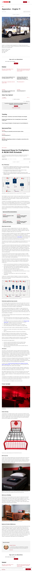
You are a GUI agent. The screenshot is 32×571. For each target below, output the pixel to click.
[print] (29, 14)
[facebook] (13, 14)
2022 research (19, 236)
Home (2, 6)
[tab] (4, 97)
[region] (16, 99)
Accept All (28, 569)
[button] (2, 2)
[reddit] (17, 14)
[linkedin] (14, 14)
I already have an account (16, 107)
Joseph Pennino (12, 545)
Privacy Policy (3, 569)
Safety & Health (4, 147)
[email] (18, 14)
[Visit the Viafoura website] (28, 101)
